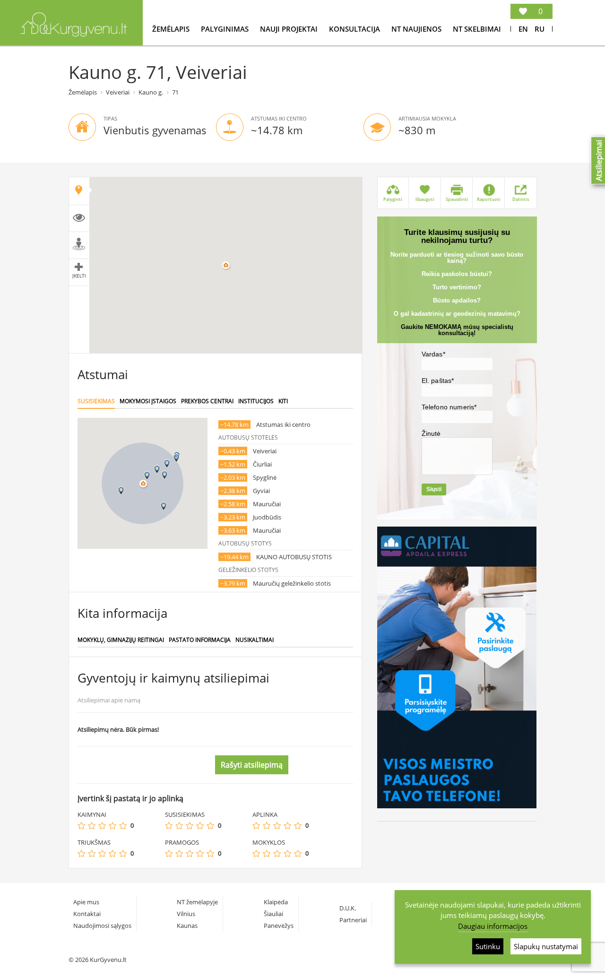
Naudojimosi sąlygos (102, 925)
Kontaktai (87, 913)
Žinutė (431, 433)
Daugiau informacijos (492, 926)
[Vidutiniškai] (102, 825)
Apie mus (86, 902)
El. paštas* (438, 380)
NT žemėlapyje (197, 902)
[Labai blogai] (81, 825)
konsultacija (355, 29)
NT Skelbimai (477, 29)
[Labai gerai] (123, 825)
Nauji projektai (290, 29)
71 (175, 92)
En (523, 29)
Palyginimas (226, 29)
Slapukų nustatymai (546, 946)
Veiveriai (118, 92)
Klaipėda (276, 902)
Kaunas (187, 925)
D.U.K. (347, 908)
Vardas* (433, 354)
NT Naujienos (417, 29)
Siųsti (433, 489)
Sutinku (487, 946)
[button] (147, 475)
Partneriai (353, 920)
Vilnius (186, 913)
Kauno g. (150, 92)
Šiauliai (273, 913)
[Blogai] (91, 825)
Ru (539, 29)
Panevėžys (279, 925)
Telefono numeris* (449, 407)
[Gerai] (112, 825)
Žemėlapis (171, 29)
